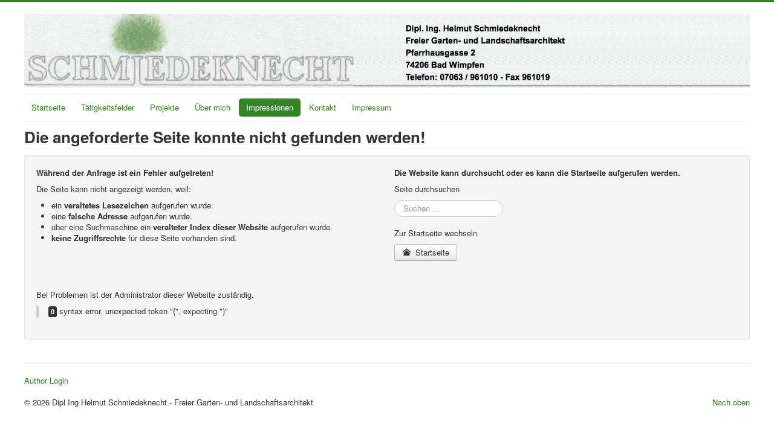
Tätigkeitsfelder (107, 107)
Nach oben (731, 402)
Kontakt (322, 107)
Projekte (164, 107)
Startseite (48, 107)
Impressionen (269, 107)
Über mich (212, 107)
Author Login (46, 380)
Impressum (371, 107)
